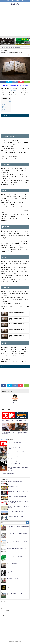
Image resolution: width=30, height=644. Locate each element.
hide (8, 98)
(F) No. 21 (4, 102)
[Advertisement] (15, 21)
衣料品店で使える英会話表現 (12, 563)
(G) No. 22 (4, 104)
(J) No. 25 (4, 109)
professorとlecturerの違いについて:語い (15, 593)
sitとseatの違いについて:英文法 (13, 578)
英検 (2, 50)
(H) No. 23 (4, 106)
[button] (2, 42)
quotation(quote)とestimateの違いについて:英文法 (17, 533)
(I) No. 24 (4, 107)
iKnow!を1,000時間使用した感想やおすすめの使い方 (17, 541)
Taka (15, 403)
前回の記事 (13, 90)
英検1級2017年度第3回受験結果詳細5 (8, 473)
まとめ (3, 110)
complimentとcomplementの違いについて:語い (16, 548)
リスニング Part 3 (6, 101)
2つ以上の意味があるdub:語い (13, 571)
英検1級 (5, 50)
